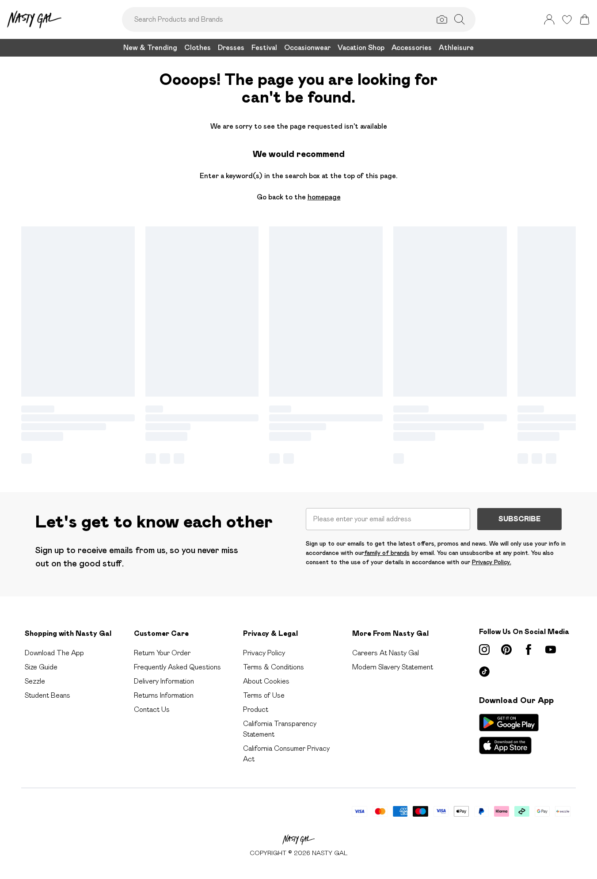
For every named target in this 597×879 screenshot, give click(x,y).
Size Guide (41, 667)
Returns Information (164, 695)
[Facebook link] (528, 649)
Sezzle (35, 681)
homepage (324, 197)
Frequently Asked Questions (177, 667)
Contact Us (152, 709)
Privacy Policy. (491, 562)
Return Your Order (162, 653)
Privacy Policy (264, 653)
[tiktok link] (484, 671)
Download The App (54, 653)
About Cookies (266, 681)
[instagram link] (484, 649)
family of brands (387, 552)
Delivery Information (164, 681)
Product (255, 709)
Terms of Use (264, 695)
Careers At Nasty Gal (385, 653)
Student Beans (47, 695)
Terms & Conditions (273, 667)
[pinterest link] (506, 649)
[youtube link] (550, 649)
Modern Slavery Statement (392, 667)
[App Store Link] (509, 734)
